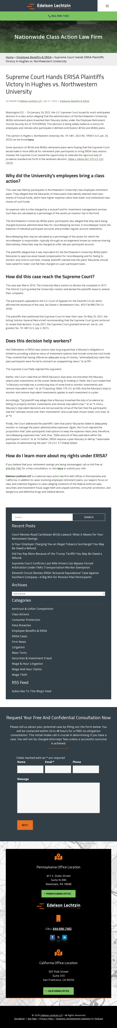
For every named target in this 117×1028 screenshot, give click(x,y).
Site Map (32, 1018)
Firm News (19, 641)
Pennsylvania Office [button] (58, 893)
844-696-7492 (60, 15)
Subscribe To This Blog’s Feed (31, 691)
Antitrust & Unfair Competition (32, 609)
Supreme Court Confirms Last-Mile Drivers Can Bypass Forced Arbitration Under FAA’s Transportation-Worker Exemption (52, 565)
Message (23, 779)
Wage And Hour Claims (27, 669)
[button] (107, 5)
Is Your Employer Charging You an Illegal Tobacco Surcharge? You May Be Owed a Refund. (58, 546)
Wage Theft (19, 674)
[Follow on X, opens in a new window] (58, 937)
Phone (77, 762)
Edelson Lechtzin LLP (30, 100)
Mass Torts (19, 652)
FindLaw (98, 1018)
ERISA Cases (19, 636)
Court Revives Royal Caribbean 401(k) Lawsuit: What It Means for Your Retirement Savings (57, 536)
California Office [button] (58, 991)
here (31, 139)
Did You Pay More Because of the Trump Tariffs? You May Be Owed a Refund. (57, 556)
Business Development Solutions (73, 1018)
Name (21, 762)
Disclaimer (19, 1018)
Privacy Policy (46, 1018)
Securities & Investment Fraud (32, 658)
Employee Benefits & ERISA (74, 100)
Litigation (18, 647)
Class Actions (20, 614)
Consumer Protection (26, 620)
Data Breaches (21, 625)
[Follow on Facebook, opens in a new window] (52, 937)
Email (49, 762)
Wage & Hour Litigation (27, 663)
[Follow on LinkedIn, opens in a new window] (64, 937)
